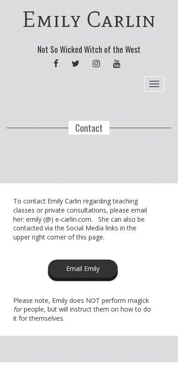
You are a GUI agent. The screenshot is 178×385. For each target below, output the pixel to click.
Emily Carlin (89, 19)
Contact (89, 128)
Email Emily (82, 268)
